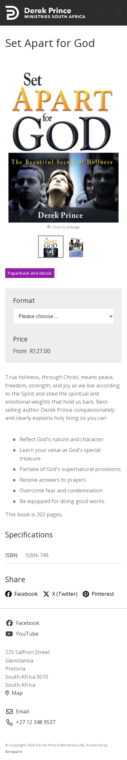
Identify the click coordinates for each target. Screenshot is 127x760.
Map (17, 693)
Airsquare (13, 751)
